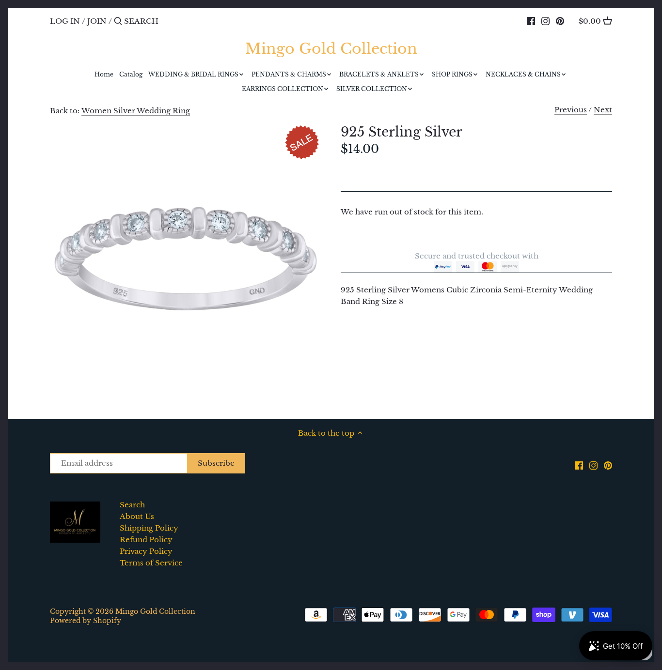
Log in (65, 21)
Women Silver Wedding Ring (135, 110)
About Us (137, 516)
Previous (570, 109)
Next (603, 109)
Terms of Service (151, 562)
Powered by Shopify (85, 621)
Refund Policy (146, 539)
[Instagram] (545, 21)
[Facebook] (531, 21)
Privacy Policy (146, 551)
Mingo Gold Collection (331, 49)
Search (132, 504)
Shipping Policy (149, 528)
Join (97, 21)
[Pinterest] (560, 21)
